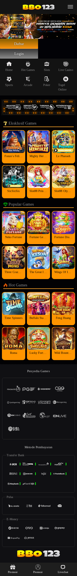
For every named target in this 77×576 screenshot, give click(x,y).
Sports (9, 85)
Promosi (13, 572)
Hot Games (28, 70)
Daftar (19, 44)
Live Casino (65, 70)
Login (19, 54)
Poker (46, 85)
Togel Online (62, 87)
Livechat (63, 572)
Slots (47, 70)
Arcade (28, 85)
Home (9, 70)
